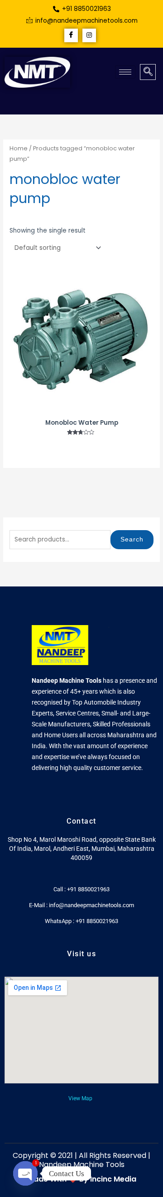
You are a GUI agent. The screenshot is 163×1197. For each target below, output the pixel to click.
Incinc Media (113, 1179)
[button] (148, 72)
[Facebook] (71, 35)
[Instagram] (89, 35)
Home (19, 148)
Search (132, 539)
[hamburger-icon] (125, 72)
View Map (80, 1098)
